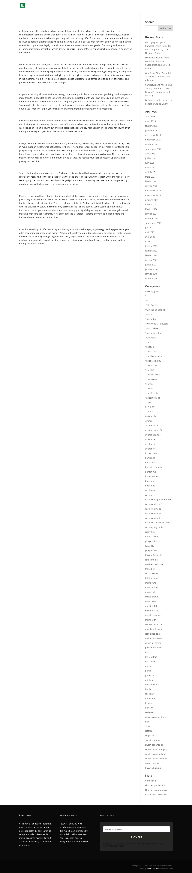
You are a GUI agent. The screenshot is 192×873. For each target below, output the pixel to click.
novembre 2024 (153, 195)
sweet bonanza (152, 740)
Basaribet (150, 462)
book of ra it (151, 485)
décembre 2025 (153, 135)
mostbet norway (153, 615)
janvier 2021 (151, 260)
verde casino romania (156, 758)
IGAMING (149, 545)
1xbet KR (149, 370)
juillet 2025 (150, 158)
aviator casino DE (153, 430)
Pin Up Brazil (151, 656)
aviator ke (150, 439)
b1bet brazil (151, 453)
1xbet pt (149, 383)
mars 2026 (150, 121)
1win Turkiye (151, 328)
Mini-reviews (151, 578)
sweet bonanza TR (154, 744)
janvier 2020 (151, 269)
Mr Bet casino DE (153, 624)
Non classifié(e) (152, 633)
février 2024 (151, 209)
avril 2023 (150, 236)
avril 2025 (150, 172)
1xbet (148, 342)
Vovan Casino (152, 763)
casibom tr (150, 490)
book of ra (150, 481)
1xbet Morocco (152, 379)
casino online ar (153, 513)
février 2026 (151, 125)
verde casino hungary (156, 749)
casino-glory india (154, 527)
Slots (147, 726)
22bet (148, 402)
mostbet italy (151, 610)
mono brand (151, 587)
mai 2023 (149, 232)
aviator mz (150, 444)
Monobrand (151, 601)
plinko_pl (149, 680)
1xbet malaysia (152, 374)
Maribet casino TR (154, 564)
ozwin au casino (153, 642)
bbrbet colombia (153, 467)
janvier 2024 (151, 213)
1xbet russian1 (152, 397)
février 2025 (151, 181)
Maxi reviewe (151, 573)
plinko (148, 670)
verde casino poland (155, 754)
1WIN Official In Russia (156, 323)
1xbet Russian (152, 393)
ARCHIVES (121, 6)
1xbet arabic (151, 351)
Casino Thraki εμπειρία (119, 233)
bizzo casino (151, 476)
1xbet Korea (151, 365)
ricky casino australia (155, 717)
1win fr (148, 314)
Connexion (150, 780)
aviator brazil (151, 425)
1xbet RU (149, 388)
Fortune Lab (153, 868)
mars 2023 (150, 241)
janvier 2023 (151, 246)
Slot (147, 721)
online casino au (153, 638)
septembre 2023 (153, 223)
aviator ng (150, 448)
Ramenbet (150, 698)
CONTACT (168, 6)
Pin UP (148, 652)
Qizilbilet (149, 693)
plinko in (149, 675)
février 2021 (151, 255)
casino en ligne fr (154, 504)
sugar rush (150, 735)
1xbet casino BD (153, 360)
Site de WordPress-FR (156, 794)
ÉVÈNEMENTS (103, 6)
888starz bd (151, 416)
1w (146, 300)
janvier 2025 (151, 185)
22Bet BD (149, 407)
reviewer (149, 712)
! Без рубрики (152, 291)
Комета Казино (153, 767)
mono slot (150, 592)
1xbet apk (150, 346)
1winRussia (151, 337)
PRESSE (136, 6)
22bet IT (149, 411)
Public (148, 689)
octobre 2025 (151, 144)
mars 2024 (150, 204)
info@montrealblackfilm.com (74, 841)
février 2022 (151, 250)
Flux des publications (155, 785)
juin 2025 (149, 162)
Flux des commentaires (156, 790)
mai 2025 (149, 167)
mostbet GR (151, 606)
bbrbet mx (150, 471)
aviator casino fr (153, 434)
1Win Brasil (151, 305)
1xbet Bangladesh (154, 356)
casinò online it (152, 518)
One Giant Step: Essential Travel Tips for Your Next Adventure (158, 77)
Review (148, 703)
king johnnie (151, 559)
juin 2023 (149, 227)
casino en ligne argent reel (158, 499)
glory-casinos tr (153, 541)
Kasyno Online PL (154, 555)
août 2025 (150, 153)
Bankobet (150, 457)
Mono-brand (151, 596)
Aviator (148, 420)
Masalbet (149, 568)
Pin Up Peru (151, 661)
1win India (150, 319)
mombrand (150, 582)
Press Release (152, 684)
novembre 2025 (153, 139)
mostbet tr (150, 619)
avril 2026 (150, 116)
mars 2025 (150, 176)
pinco (148, 666)
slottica (148, 730)
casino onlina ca (153, 508)
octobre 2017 (151, 278)
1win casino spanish (155, 309)
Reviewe (149, 707)
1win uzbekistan (153, 333)
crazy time (150, 531)
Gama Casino (151, 536)
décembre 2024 (153, 190)
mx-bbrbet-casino (154, 629)
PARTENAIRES (153, 6)
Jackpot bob (151, 550)
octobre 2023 (151, 218)
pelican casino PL (153, 647)
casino (148, 495)
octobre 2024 (151, 199)
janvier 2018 (151, 273)
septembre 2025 (153, 149)
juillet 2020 (150, 264)
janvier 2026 (151, 130)
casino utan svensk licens (158, 522)
